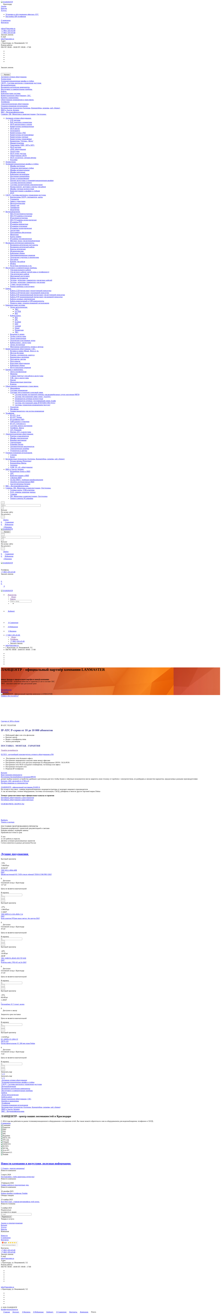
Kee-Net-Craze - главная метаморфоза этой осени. (20, 1202)
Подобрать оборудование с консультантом (17, 798)
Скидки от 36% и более (10, 721)
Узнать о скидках (7, 822)
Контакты (5, 1240)
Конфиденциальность (9, 1309)
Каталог (4, 773)
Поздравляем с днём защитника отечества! (17, 1177)
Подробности (6, 690)
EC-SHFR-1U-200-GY (9, 1039)
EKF (2, 872)
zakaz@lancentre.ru (8, 28)
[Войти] (2, 579)
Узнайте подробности (9, 750)
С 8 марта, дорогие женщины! (13, 1168)
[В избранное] (3, 897)
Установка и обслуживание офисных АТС (22, 14)
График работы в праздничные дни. (15, 1185)
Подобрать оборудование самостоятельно (17, 800)
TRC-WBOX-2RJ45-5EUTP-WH (13, 958)
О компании (6, 1123)
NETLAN (5, 1041)
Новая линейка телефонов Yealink (14, 1193)
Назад (13, 597)
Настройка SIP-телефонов (16, 16)
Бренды (4, 1229)
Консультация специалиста (11, 775)
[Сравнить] (3, 900)
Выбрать (4, 820)
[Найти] (3, 516)
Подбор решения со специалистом (14, 783)
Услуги (3, 1227)
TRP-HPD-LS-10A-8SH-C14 (12, 914)
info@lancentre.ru (7, 39)
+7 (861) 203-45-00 (8, 31)
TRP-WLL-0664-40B (9, 870)
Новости (4, 1236)
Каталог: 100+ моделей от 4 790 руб (15, 781)
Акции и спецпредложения (11, 1223)
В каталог (5, 692)
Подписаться (6, 1217)
